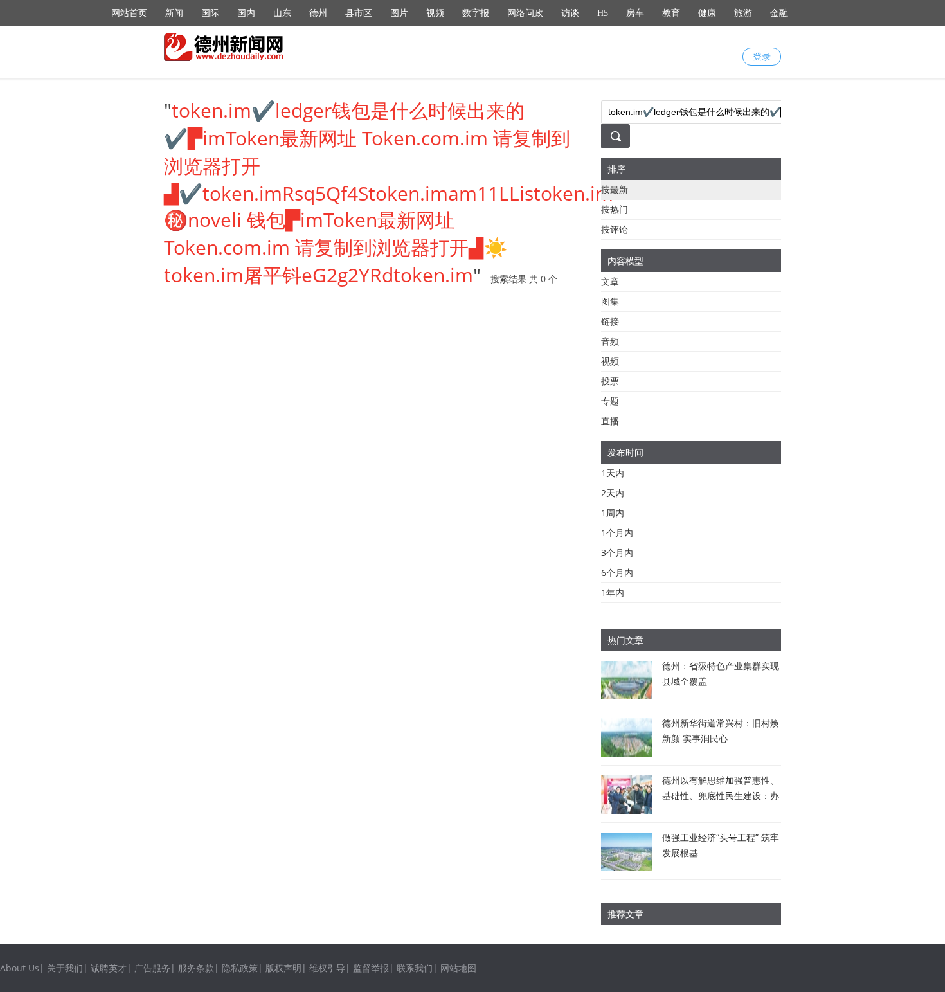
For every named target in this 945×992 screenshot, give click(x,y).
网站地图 (458, 968)
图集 (610, 301)
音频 (610, 341)
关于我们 (65, 968)
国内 (246, 13)
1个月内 (617, 533)
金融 (779, 13)
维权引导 (327, 968)
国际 (210, 13)
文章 (610, 281)
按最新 (614, 189)
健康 (707, 13)
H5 (602, 13)
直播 (610, 421)
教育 (671, 13)
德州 (318, 13)
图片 (399, 13)
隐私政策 (240, 968)
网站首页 (129, 13)
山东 (282, 13)
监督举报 (371, 968)
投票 (610, 381)
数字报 (475, 13)
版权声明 (284, 968)
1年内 (612, 592)
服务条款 (196, 968)
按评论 (614, 229)
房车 (635, 13)
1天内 (612, 473)
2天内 (612, 493)
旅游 (743, 13)
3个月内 (617, 552)
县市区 (358, 13)
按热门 (614, 209)
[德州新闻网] (225, 47)
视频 (435, 13)
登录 (762, 56)
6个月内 (617, 572)
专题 (610, 401)
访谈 (570, 13)
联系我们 (415, 968)
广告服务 (152, 968)
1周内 (612, 513)
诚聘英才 (109, 968)
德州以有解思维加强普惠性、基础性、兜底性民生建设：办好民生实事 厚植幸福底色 (720, 795)
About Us (19, 968)
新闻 (174, 13)
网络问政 (525, 13)
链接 (610, 321)
